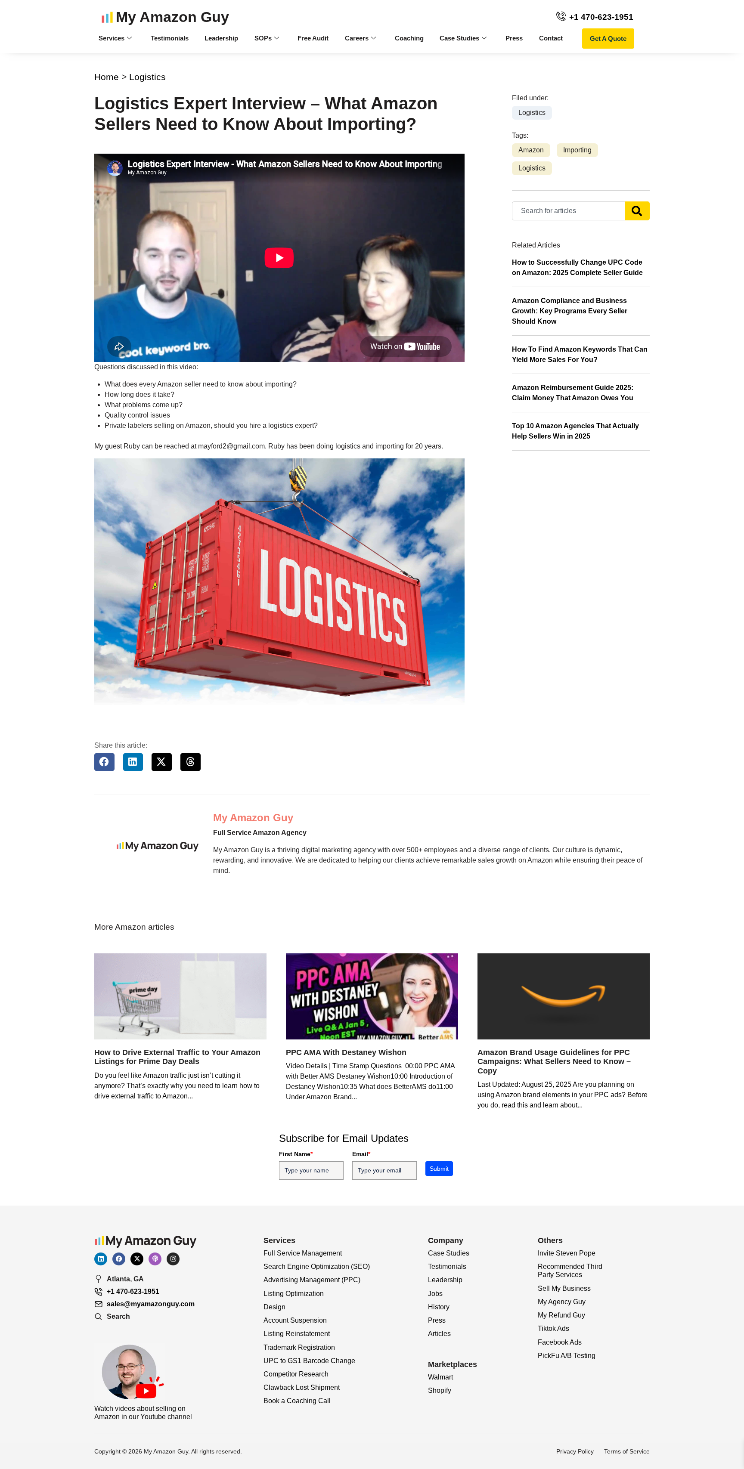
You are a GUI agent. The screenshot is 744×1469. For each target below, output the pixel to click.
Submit (439, 1168)
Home (106, 77)
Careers (357, 38)
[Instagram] (173, 1259)
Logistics (147, 77)
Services (111, 38)
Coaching (409, 38)
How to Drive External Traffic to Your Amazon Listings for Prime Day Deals (177, 1057)
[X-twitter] (136, 1259)
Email (361, 1153)
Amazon (531, 150)
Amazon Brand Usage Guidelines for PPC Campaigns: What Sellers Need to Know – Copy (554, 1061)
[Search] (637, 210)
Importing (577, 150)
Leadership (221, 38)
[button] (104, 762)
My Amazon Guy (172, 17)
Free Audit (313, 38)
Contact (551, 38)
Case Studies (459, 38)
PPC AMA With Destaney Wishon (346, 1052)
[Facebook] (118, 1259)
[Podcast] (155, 1259)
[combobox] (568, 210)
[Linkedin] (100, 1259)
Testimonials (170, 38)
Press (514, 38)
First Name (296, 1153)
